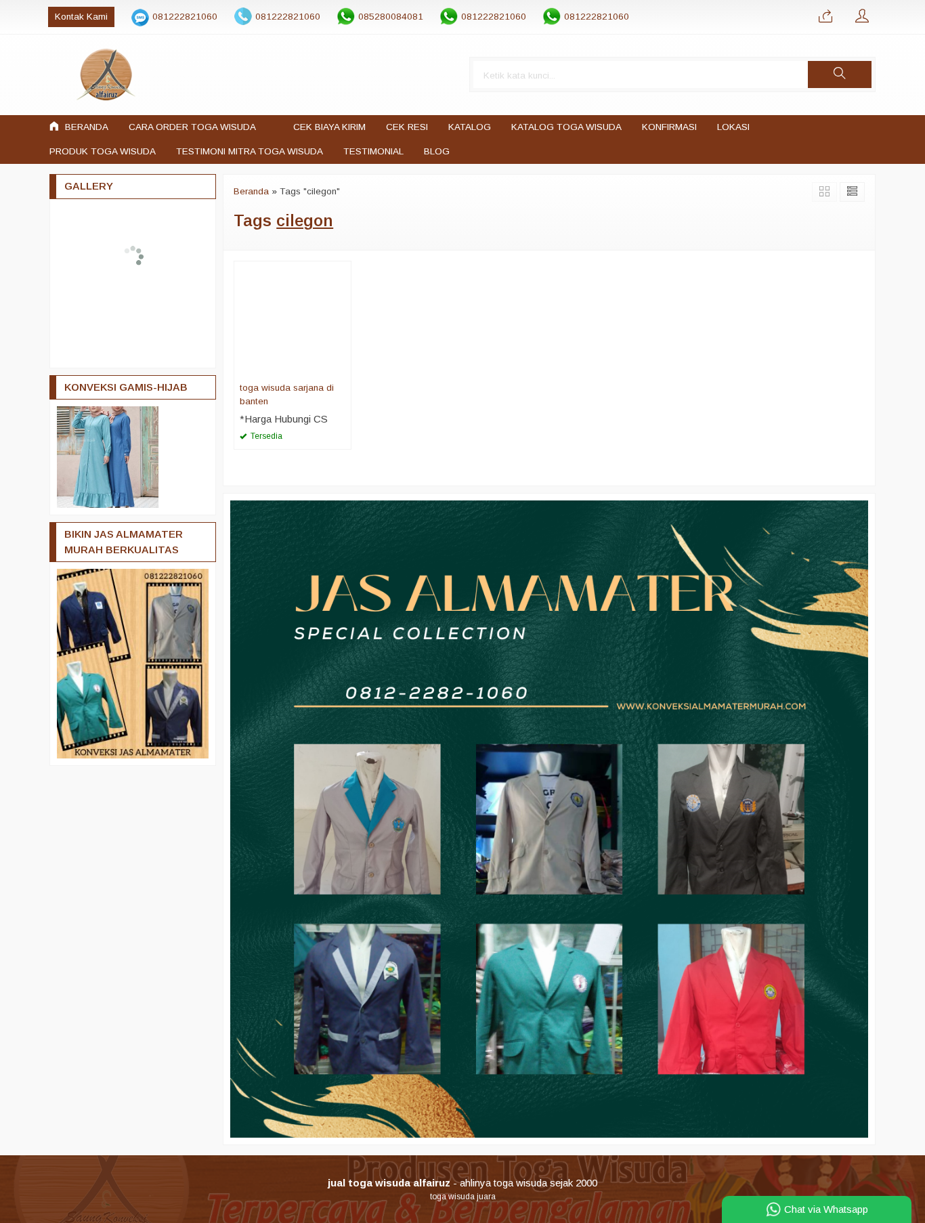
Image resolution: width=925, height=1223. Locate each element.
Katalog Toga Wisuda (566, 127)
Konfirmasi (669, 127)
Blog (437, 151)
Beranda (85, 127)
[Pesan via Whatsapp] (825, 16)
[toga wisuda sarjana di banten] (292, 318)
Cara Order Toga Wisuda (192, 127)
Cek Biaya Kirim (329, 127)
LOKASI (733, 127)
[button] (840, 74)
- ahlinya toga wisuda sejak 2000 (462, 1182)
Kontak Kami (81, 17)
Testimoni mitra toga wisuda (249, 151)
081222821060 (184, 17)
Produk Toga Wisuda (102, 151)
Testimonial (373, 151)
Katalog (469, 127)
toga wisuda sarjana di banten (287, 394)
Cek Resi (407, 127)
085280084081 (390, 17)
